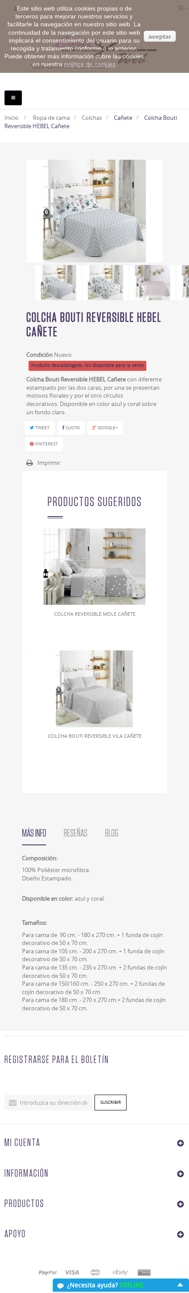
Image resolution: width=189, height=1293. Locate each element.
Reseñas (75, 833)
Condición (39, 355)
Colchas (92, 118)
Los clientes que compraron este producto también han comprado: (29, 281)
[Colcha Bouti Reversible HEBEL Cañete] (58, 282)
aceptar (160, 36)
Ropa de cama (51, 118)
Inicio (11, 118)
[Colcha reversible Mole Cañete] (94, 566)
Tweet (42, 428)
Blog (111, 833)
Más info (34, 833)
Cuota (72, 428)
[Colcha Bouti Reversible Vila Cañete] (94, 688)
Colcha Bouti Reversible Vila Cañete (95, 736)
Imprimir (48, 463)
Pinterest (46, 444)
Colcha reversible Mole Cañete (94, 614)
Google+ (107, 428)
